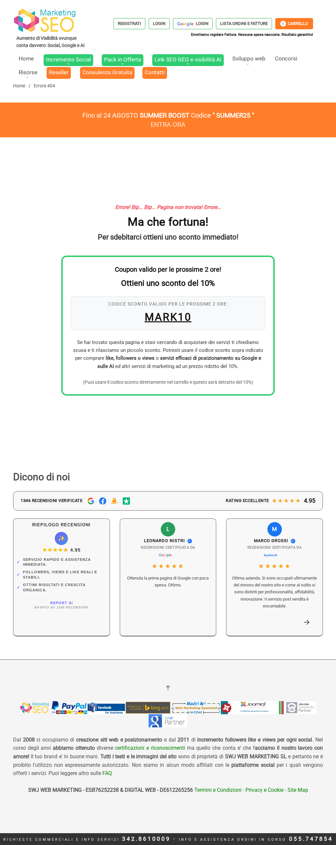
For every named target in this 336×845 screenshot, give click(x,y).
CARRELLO (294, 23)
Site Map (297, 790)
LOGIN (159, 23)
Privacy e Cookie (264, 790)
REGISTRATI (129, 23)
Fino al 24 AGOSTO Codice (168, 115)
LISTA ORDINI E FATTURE (244, 23)
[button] (307, 622)
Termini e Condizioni (217, 790)
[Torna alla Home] (51, 28)
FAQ (107, 773)
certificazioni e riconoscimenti (150, 748)
